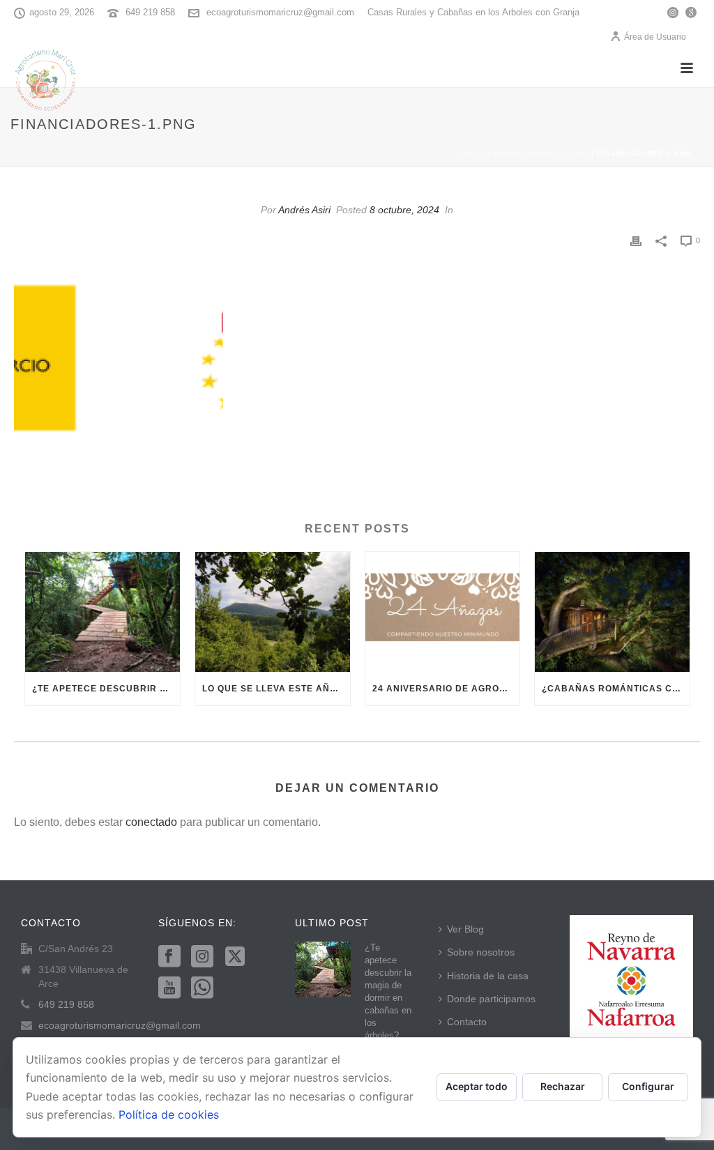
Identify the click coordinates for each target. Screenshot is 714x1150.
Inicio (472, 154)
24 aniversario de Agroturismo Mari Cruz (446, 688)
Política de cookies (169, 1114)
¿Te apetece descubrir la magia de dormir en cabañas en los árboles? (106, 688)
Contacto (467, 1021)
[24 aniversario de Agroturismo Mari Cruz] (442, 612)
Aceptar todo (477, 1086)
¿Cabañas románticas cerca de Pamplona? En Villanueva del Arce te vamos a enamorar (616, 688)
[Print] (635, 240)
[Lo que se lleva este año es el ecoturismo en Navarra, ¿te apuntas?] (272, 612)
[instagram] (202, 957)
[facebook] (169, 957)
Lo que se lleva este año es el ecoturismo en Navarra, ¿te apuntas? (276, 688)
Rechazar (562, 1086)
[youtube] (169, 988)
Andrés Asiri (304, 209)
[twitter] (235, 957)
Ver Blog (465, 929)
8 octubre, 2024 (404, 209)
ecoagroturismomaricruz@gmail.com (280, 12)
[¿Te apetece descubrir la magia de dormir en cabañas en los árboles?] (102, 612)
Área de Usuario (655, 37)
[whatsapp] (202, 988)
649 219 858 (150, 12)
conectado (151, 822)
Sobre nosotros (481, 952)
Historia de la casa (488, 975)
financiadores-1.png (541, 154)
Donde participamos (491, 998)
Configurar (648, 1086)
